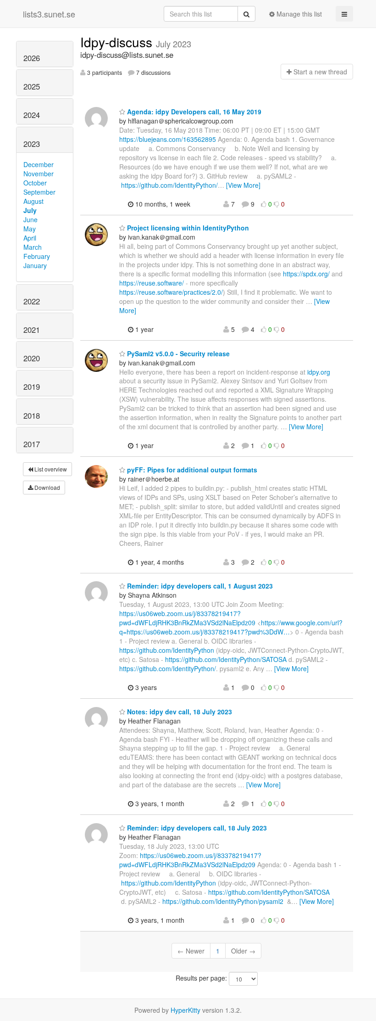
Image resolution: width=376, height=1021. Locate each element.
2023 (31, 143)
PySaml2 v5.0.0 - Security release (177, 353)
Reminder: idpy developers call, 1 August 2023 (199, 585)
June (30, 219)
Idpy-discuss (118, 42)
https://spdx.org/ (306, 273)
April (29, 237)
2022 (31, 301)
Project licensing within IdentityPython (187, 227)
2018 (31, 415)
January (35, 265)
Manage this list (298, 13)
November (38, 173)
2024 (31, 114)
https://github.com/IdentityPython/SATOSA (226, 659)
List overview (50, 469)
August (33, 201)
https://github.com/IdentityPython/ (169, 185)
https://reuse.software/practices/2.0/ (171, 292)
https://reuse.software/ (151, 282)
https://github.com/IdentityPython (166, 650)
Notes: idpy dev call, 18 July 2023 (178, 711)
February (36, 256)
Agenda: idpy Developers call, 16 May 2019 (193, 111)
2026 (31, 57)
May (29, 228)
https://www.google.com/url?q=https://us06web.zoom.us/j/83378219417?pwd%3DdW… (231, 627)
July (30, 210)
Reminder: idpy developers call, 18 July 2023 (196, 827)
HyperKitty (185, 1010)
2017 (31, 443)
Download (46, 487)
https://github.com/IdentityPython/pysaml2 (222, 901)
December (38, 164)
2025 (31, 86)
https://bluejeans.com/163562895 (167, 139)
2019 (31, 386)
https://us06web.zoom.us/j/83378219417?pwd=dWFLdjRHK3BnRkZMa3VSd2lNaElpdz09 (187, 618)
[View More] (243, 185)
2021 (31, 329)
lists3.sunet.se (49, 14)
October (35, 182)
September (39, 191)
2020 (31, 358)
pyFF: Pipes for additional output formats (191, 469)
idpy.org (318, 371)
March (32, 247)
